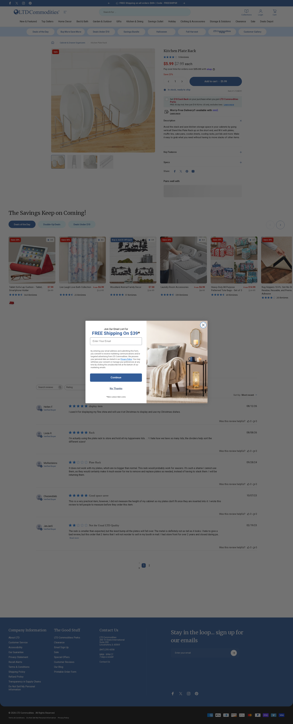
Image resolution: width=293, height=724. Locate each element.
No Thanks (116, 388)
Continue (116, 377)
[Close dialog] (203, 325)
